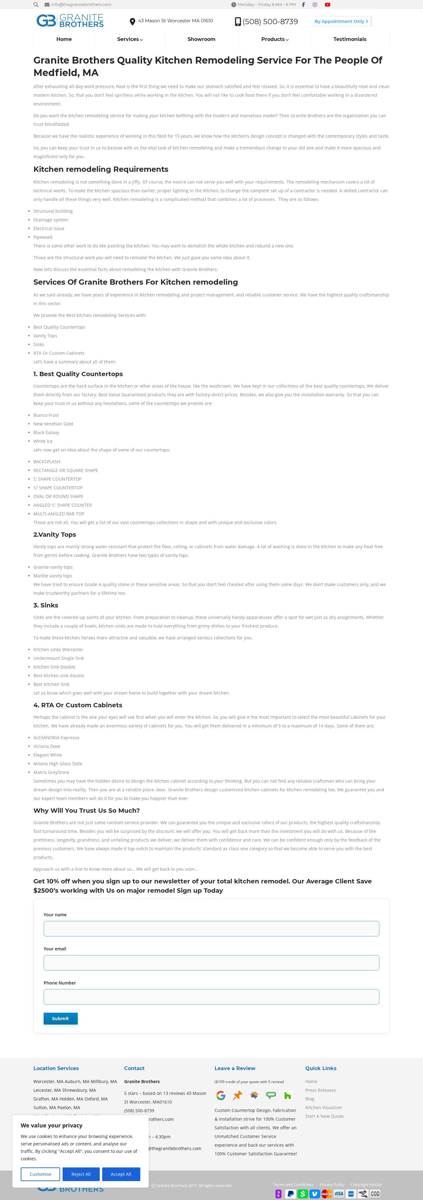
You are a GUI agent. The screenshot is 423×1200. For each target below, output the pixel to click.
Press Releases (320, 1090)
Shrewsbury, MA (79, 1090)
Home (311, 1081)
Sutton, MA (44, 1107)
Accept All (121, 1174)
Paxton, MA (68, 1107)
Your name (55, 915)
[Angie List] (271, 1100)
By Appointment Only (340, 21)
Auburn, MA (77, 1081)
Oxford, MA (96, 1099)
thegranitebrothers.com (149, 1119)
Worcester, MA (48, 1081)
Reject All (81, 1174)
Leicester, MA (47, 1090)
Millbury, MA (104, 1081)
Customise (40, 1174)
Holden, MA (71, 1099)
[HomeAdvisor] (254, 1100)
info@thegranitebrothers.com (170, 1148)
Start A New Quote (324, 1116)
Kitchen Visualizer (323, 1107)
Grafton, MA (45, 1099)
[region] (80, 1151)
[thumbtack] (237, 1100)
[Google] (221, 1100)
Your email (55, 949)
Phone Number (60, 983)
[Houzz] (287, 1100)
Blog (309, 1099)
